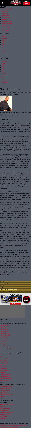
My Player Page (4, 337)
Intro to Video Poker (7, 9)
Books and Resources (8, 28)
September (5, 75)
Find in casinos (4, 331)
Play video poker (5, 325)
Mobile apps (3, 343)
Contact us (3, 418)
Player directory (4, 341)
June (3, 46)
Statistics (4, 19)
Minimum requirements (6, 412)
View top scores (4, 345)
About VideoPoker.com (6, 404)
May (3, 44)
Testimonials (3, 416)
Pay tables (3, 366)
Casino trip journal (5, 333)
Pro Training (3, 360)
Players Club (3, 339)
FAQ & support (4, 410)
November (5, 80)
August (4, 51)
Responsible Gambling (12, 427)
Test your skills (4, 380)
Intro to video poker (5, 355)
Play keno (3, 327)
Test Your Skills (6, 30)
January (4, 36)
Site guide (3, 406)
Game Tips (5, 11)
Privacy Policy (11, 425)
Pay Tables (5, 13)
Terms (25, 425)
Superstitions (5, 15)
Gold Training (5, 25)
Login (27, 3)
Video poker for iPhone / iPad (8, 349)
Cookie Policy (19, 425)
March (3, 40)
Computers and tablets (6, 394)
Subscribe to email (5, 414)
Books (2, 396)
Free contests (4, 329)
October (4, 78)
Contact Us (3, 425)
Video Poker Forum (5, 358)
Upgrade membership (6, 386)
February (4, 38)
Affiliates (2, 427)
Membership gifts (5, 388)
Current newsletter (5, 357)
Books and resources (6, 378)
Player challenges (5, 335)
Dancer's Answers (7, 21)
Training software (5, 376)
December (5, 82)
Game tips (3, 364)
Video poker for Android (7, 347)
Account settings (5, 408)
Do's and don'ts (6, 17)
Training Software (7, 23)
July (3, 48)
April (3, 42)
